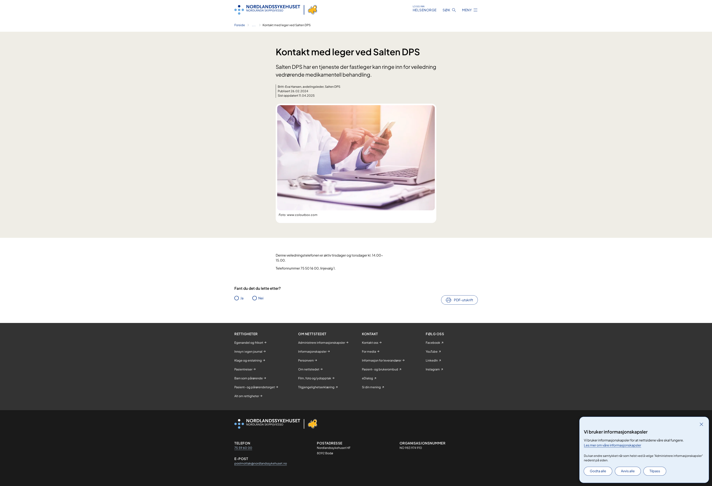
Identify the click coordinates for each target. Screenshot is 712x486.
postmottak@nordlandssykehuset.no (260, 463)
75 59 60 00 (243, 448)
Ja (241, 298)
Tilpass (655, 471)
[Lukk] (701, 424)
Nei (260, 298)
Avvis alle (628, 471)
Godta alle (598, 471)
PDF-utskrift (463, 300)
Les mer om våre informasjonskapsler (612, 445)
